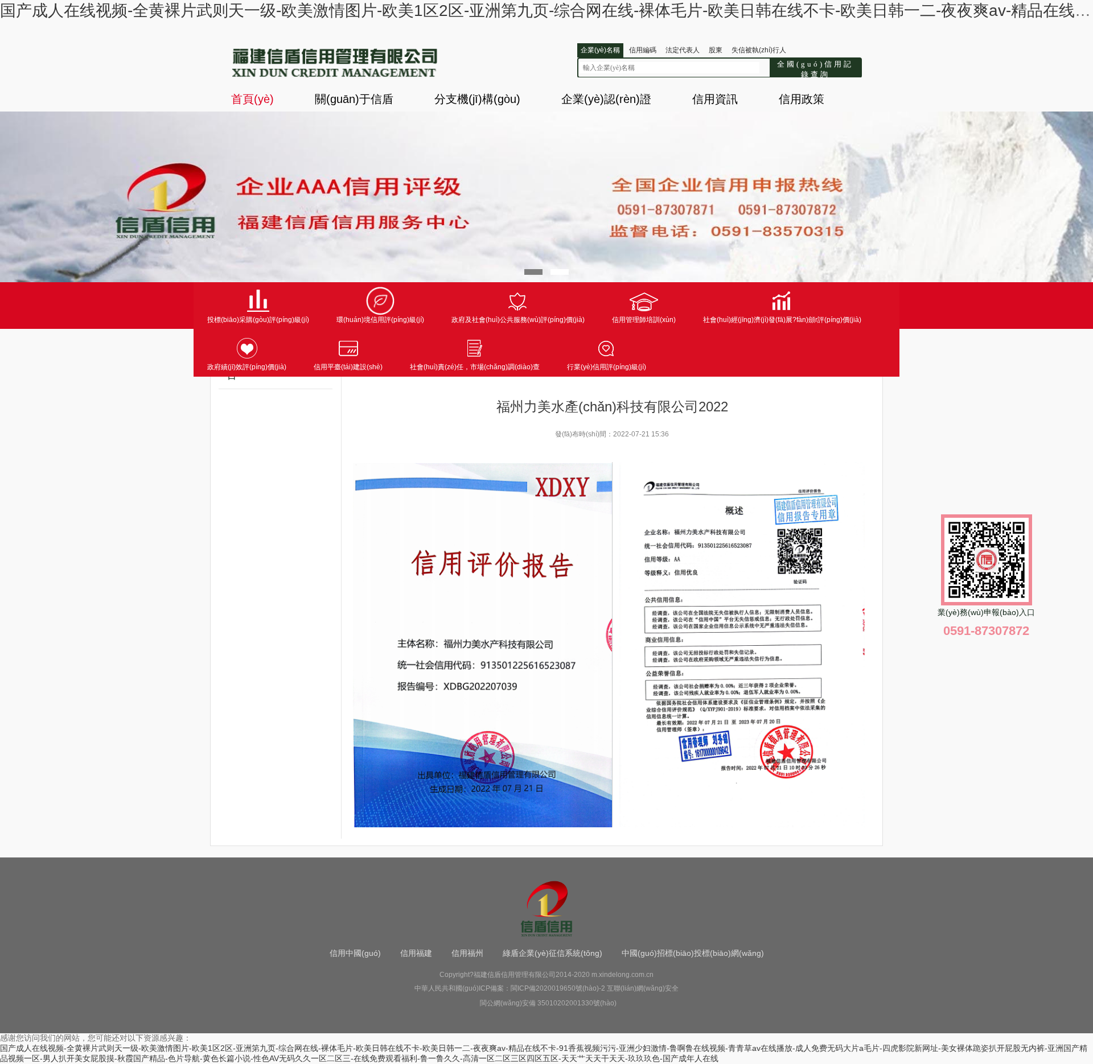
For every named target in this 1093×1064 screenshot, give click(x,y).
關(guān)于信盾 (354, 99)
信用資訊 (715, 99)
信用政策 (801, 99)
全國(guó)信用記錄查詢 (815, 68)
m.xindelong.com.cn (622, 975)
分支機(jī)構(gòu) (477, 99)
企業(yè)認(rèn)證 (606, 99)
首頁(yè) (252, 99)
